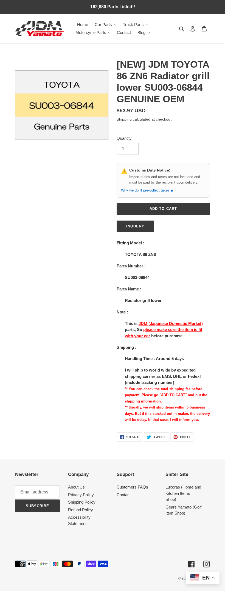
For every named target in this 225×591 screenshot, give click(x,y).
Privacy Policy (81, 494)
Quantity (124, 138)
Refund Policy (80, 509)
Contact (124, 494)
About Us (76, 487)
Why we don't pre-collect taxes (147, 190)
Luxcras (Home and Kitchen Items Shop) (183, 493)
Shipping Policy (81, 502)
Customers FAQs (132, 487)
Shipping (124, 119)
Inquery (135, 226)
